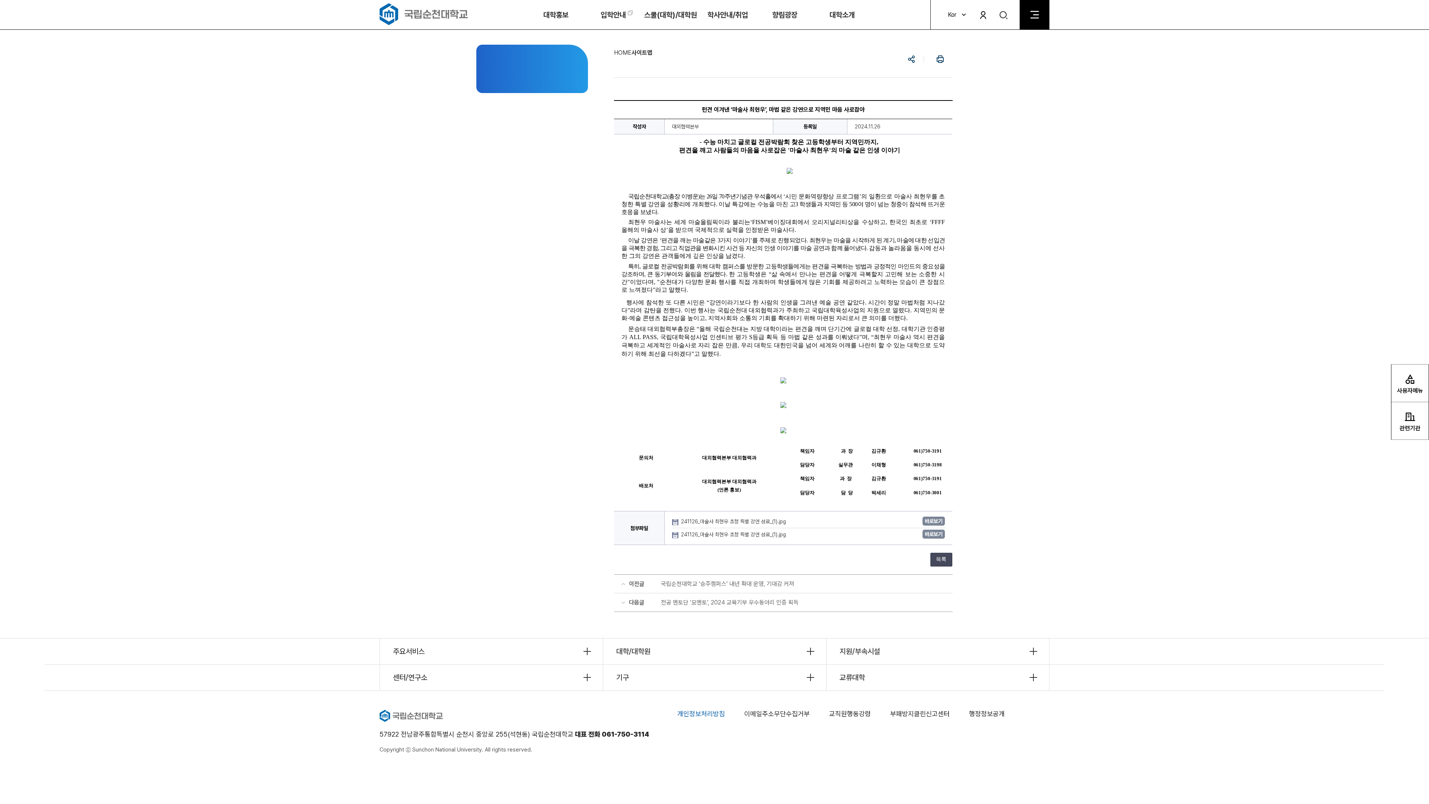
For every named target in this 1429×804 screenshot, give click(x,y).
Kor (952, 14)
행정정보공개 (987, 714)
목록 (941, 559)
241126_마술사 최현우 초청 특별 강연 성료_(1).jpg (734, 521)
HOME (623, 52)
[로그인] (983, 15)
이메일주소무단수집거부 (777, 714)
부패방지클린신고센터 (920, 714)
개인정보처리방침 (701, 714)
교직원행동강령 (850, 714)
